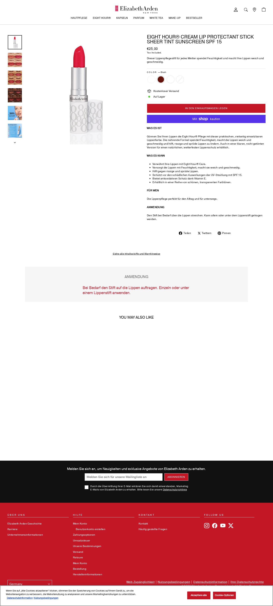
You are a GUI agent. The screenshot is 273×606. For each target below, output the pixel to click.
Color (156, 72)
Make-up (175, 18)
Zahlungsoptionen (84, 535)
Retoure (78, 557)
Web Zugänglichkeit (140, 582)
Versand (78, 552)
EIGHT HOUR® (102, 18)
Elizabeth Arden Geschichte (24, 523)
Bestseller (194, 18)
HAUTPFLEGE (79, 18)
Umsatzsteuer (81, 540)
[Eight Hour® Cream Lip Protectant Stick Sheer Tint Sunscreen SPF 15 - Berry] (170, 79)
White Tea (156, 18)
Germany (15, 584)
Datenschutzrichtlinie (175, 489)
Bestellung (79, 569)
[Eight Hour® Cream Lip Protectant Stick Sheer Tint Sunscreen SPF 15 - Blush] (151, 79)
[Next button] (14, 141)
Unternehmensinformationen (25, 535)
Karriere (12, 529)
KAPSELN (122, 18)
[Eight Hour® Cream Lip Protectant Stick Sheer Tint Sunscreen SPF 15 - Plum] (161, 79)
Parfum (138, 18)
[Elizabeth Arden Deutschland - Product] (136, 9)
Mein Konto (80, 523)
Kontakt (143, 523)
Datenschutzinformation (210, 582)
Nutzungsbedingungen (174, 582)
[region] (136, 595)
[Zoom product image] (79, 89)
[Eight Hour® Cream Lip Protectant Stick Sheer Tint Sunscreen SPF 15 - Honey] (180, 79)
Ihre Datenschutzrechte (247, 582)
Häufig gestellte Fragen (153, 529)
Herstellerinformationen (87, 574)
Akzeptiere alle (199, 595)
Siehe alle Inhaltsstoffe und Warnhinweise (136, 254)
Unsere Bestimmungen (87, 546)
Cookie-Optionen (224, 595)
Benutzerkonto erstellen (90, 529)
